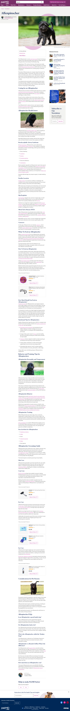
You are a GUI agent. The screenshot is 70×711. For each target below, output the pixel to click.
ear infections (27, 554)
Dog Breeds (7, 8)
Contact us (37, 706)
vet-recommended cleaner (24, 507)
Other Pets (13, 5)
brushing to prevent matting (24, 106)
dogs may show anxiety (30, 405)
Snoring (21, 156)
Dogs (2, 5)
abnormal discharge (22, 512)
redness (41, 511)
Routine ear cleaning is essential (25, 556)
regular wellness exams (27, 227)
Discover (29, 5)
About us (27, 706)
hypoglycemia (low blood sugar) (25, 258)
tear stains (21, 506)
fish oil (34, 334)
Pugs (45, 650)
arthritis (38, 200)
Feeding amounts (22, 303)
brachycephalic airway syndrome (25, 146)
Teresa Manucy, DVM (8, 17)
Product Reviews (37, 5)
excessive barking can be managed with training (28, 410)
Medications (21, 5)
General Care (22, 53)
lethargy (26, 216)
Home (2, 8)
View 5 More (22, 55)
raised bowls (38, 262)
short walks (36, 93)
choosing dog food (25, 234)
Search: (18, 2)
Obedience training (24, 432)
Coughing (22, 153)
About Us (54, 5)
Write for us (32, 706)
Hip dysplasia (21, 197)
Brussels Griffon (31, 648)
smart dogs (41, 388)
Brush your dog (21, 473)
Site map (46, 708)
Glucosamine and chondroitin (26, 327)
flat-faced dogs (23, 145)
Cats (7, 5)
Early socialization (22, 422)
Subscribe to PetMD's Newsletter (7, 700)
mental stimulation (32, 390)
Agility (21, 434)
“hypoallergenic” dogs (23, 452)
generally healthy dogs (32, 130)
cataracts (38, 225)
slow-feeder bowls (25, 260)
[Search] (41, 2)
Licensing (43, 706)
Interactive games (24, 438)
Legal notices (41, 708)
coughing (39, 215)
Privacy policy (35, 708)
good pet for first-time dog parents (25, 92)
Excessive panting (24, 158)
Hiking (21, 441)
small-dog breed (33, 59)
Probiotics (22, 339)
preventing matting (22, 467)
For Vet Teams (62, 5)
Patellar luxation (21, 180)
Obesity (24, 169)
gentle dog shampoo (29, 481)
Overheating (23, 162)
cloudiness (31, 512)
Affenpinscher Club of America (28, 67)
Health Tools (46, 5)
